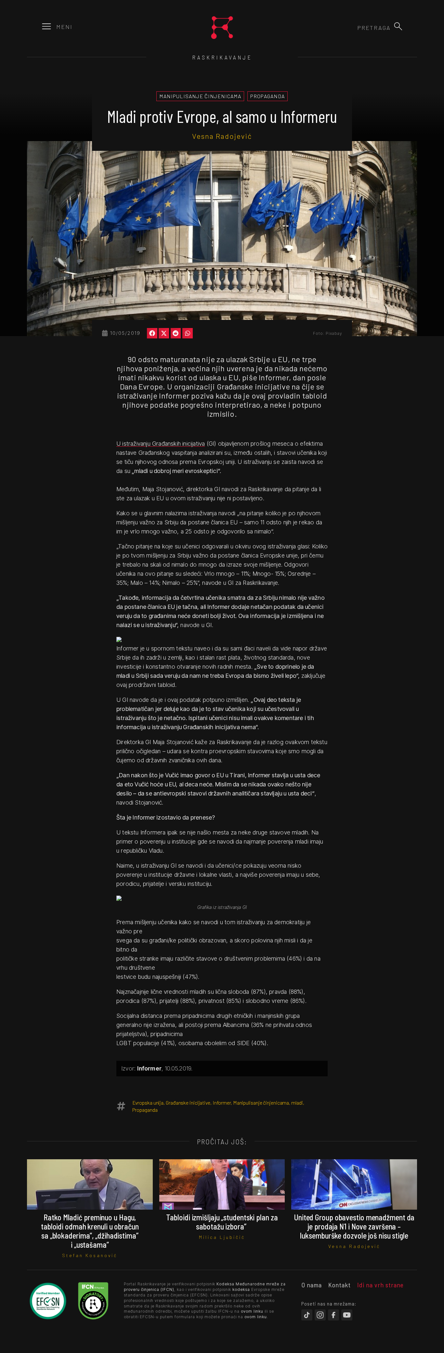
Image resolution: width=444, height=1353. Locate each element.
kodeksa (241, 1289)
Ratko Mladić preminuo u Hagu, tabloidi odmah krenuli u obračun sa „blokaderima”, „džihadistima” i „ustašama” (90, 1231)
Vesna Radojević (222, 136)
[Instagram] (320, 1314)
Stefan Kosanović (89, 1255)
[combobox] (355, 28)
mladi (297, 1102)
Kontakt (339, 1285)
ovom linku (252, 1311)
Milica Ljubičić (222, 1237)
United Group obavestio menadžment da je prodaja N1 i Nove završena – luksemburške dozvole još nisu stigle (354, 1226)
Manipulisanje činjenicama (261, 1102)
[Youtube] (346, 1314)
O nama (311, 1285)
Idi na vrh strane (380, 1285)
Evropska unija (148, 1102)
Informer (222, 1102)
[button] (398, 26)
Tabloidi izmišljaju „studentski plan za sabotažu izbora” (222, 1222)
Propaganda (145, 1110)
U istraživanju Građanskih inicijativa (160, 443)
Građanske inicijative (188, 1102)
